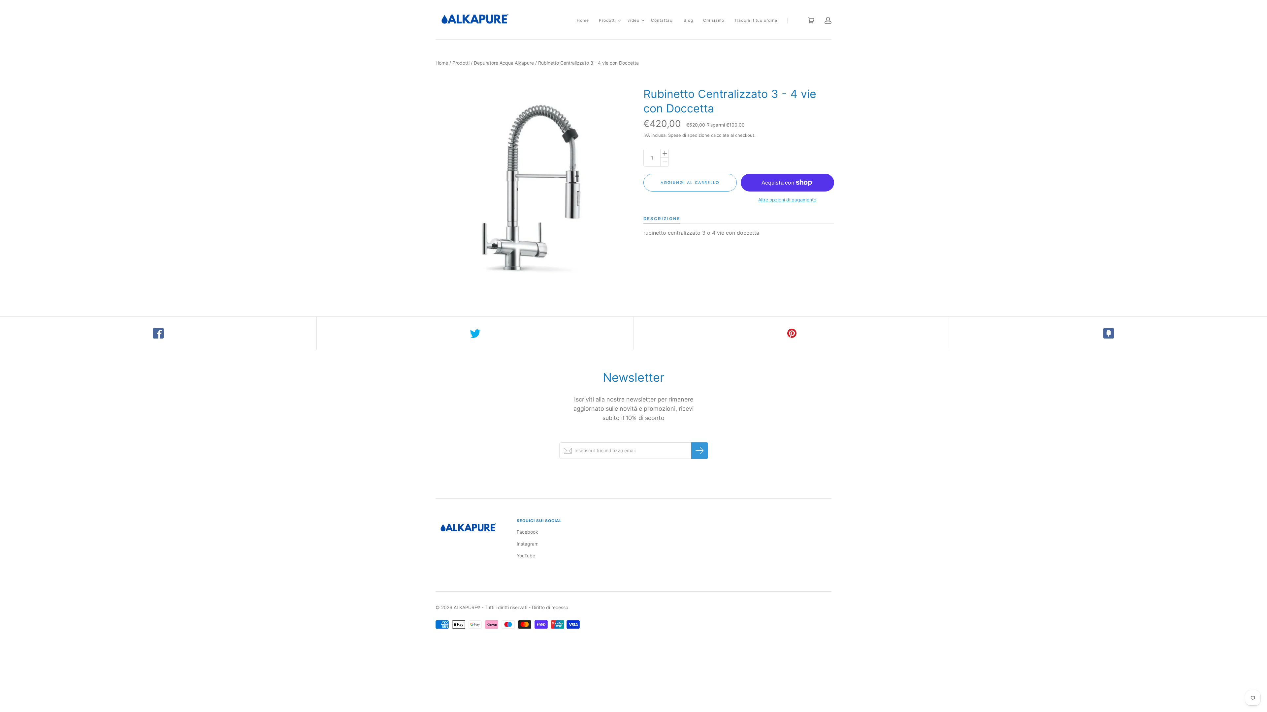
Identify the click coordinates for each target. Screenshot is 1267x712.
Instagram (527, 544)
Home (583, 20)
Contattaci (662, 20)
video (633, 20)
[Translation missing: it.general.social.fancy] (1108, 333)
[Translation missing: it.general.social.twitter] (475, 333)
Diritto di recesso (550, 607)
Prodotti (607, 20)
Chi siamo (713, 20)
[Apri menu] (619, 20)
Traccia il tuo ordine (755, 20)
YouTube (526, 555)
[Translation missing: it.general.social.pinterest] (792, 333)
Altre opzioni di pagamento (787, 199)
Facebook (527, 532)
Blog (688, 20)
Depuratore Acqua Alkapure (504, 63)
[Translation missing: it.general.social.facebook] (158, 333)
